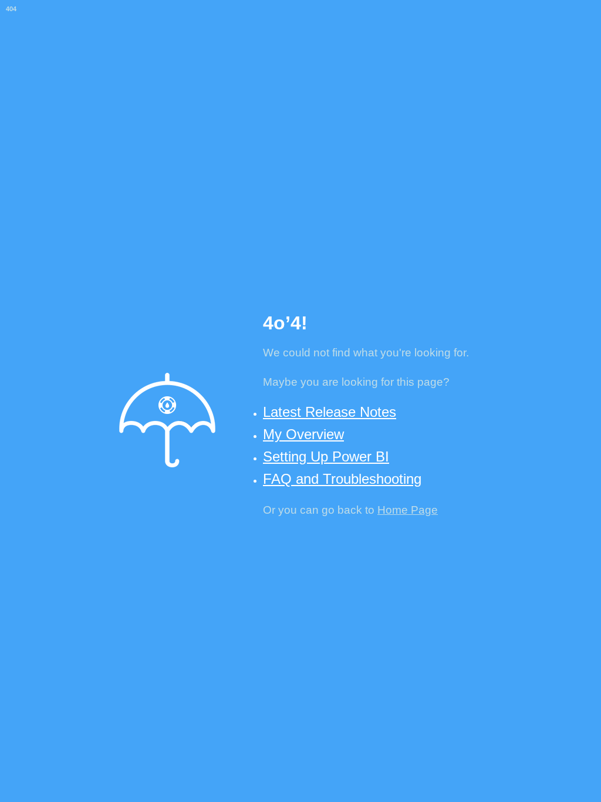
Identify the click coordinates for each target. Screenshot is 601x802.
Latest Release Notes (329, 412)
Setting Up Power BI (326, 456)
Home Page (407, 510)
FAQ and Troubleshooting (342, 479)
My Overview (303, 434)
